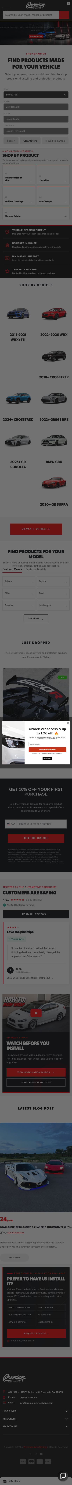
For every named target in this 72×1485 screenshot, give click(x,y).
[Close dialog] (68, 723)
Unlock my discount (47, 749)
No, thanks (47, 758)
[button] (63, 1476)
